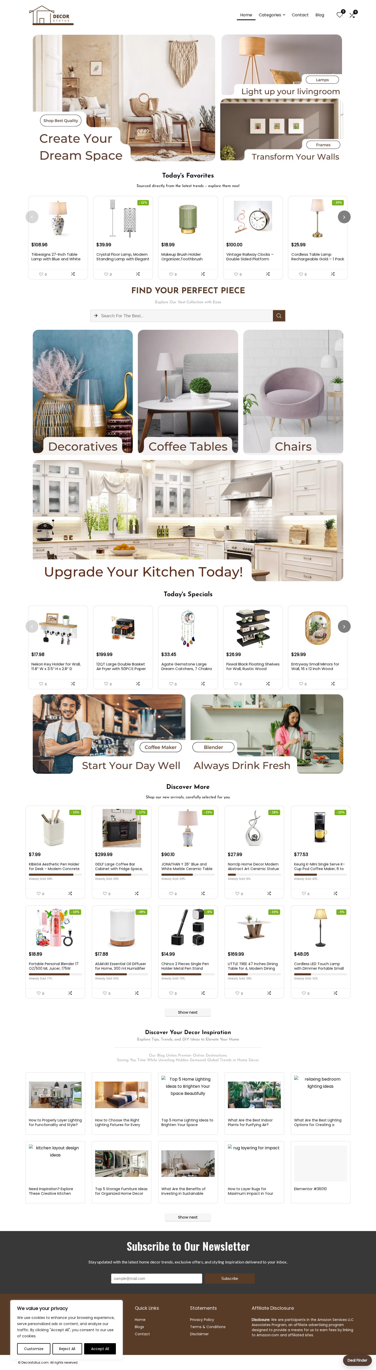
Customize (33, 1348)
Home (246, 15)
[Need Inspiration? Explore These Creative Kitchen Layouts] (55, 1163)
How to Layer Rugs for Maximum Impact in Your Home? (250, 1193)
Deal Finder (357, 1360)
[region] (66, 1330)
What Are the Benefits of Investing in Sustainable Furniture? (183, 1193)
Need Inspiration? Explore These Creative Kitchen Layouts (51, 1193)
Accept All (100, 1348)
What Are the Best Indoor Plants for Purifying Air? (250, 1122)
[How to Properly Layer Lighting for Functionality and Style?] (55, 1095)
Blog (319, 15)
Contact (300, 15)
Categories (270, 15)
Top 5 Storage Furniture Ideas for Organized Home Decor (121, 1191)
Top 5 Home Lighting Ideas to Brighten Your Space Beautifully (187, 1125)
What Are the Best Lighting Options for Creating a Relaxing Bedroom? (317, 1125)
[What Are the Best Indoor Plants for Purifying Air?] (254, 1095)
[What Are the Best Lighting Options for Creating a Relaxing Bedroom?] (320, 1095)
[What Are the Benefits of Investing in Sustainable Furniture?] (187, 1163)
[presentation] (32, 216)
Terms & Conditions (208, 1326)
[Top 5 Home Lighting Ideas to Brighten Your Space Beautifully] (187, 1095)
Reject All (67, 1348)
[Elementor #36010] (320, 1163)
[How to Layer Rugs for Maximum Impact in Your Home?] (254, 1163)
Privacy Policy (202, 1319)
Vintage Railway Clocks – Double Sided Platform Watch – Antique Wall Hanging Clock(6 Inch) (250, 261)
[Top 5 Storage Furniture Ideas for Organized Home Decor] (121, 1163)
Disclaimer (199, 1334)
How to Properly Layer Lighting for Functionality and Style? (55, 1122)
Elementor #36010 (310, 1188)
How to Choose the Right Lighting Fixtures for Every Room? (117, 1125)
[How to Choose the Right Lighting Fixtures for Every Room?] (121, 1095)
